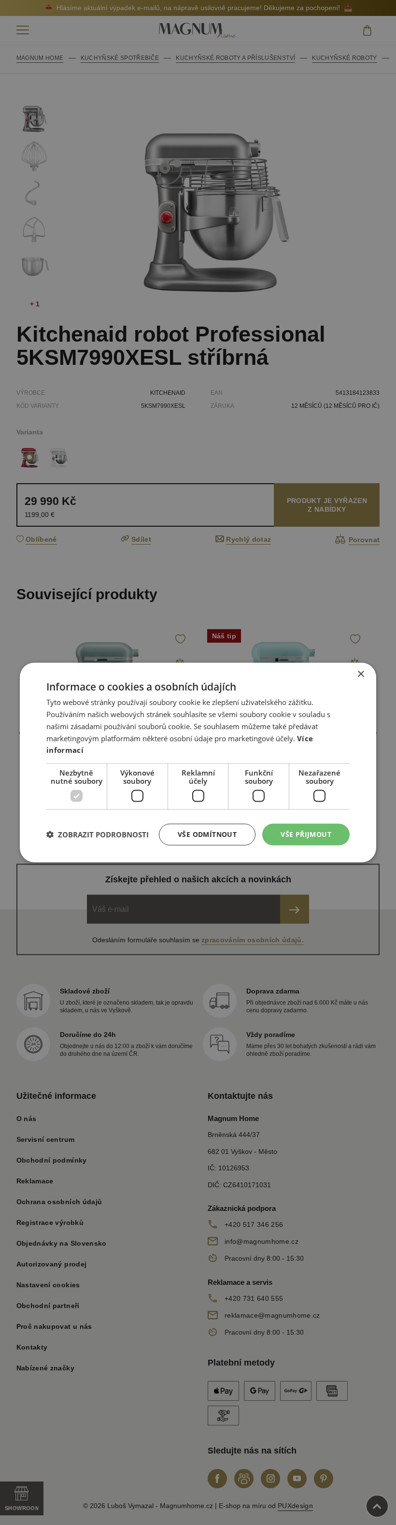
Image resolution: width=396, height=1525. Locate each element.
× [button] (360, 674)
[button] (97, 834)
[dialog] (198, 763)
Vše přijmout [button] (306, 834)
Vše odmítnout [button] (207, 834)
